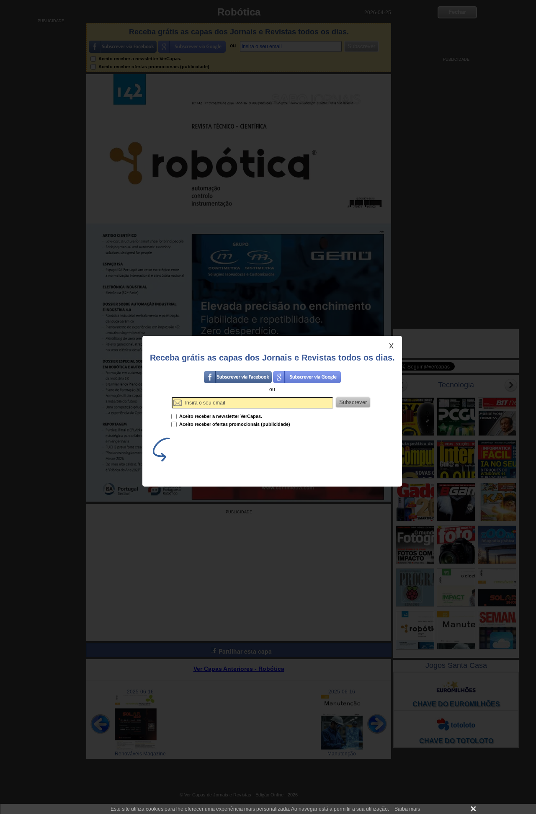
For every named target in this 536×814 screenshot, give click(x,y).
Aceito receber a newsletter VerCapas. (220, 416)
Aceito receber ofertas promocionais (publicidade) (234, 424)
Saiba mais (407, 809)
